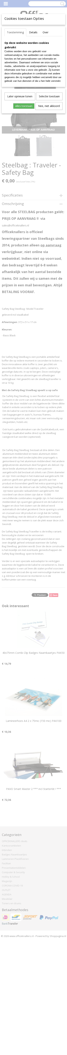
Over (45, 32)
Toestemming (15, 32)
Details (33, 32)
